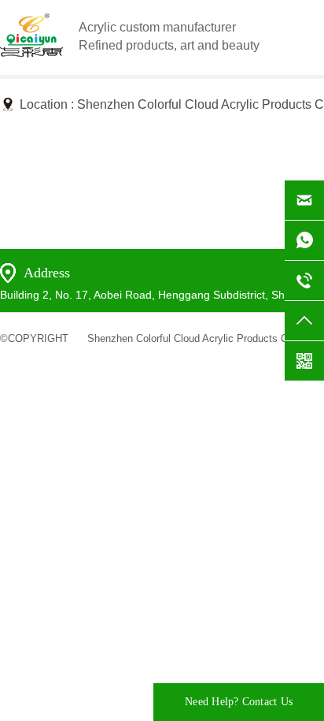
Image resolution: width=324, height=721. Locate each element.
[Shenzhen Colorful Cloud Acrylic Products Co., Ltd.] (31, 53)
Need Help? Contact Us (239, 702)
